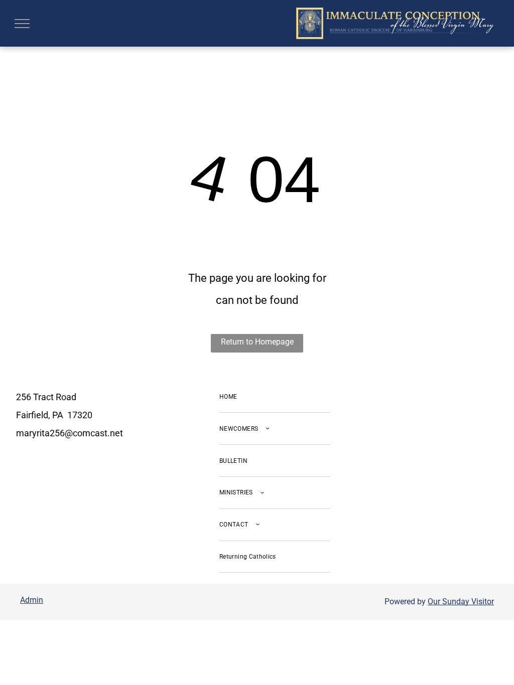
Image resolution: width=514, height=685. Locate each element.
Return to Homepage (257, 342)
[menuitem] (274, 397)
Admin (31, 600)
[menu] (22, 24)
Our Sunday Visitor (461, 601)
